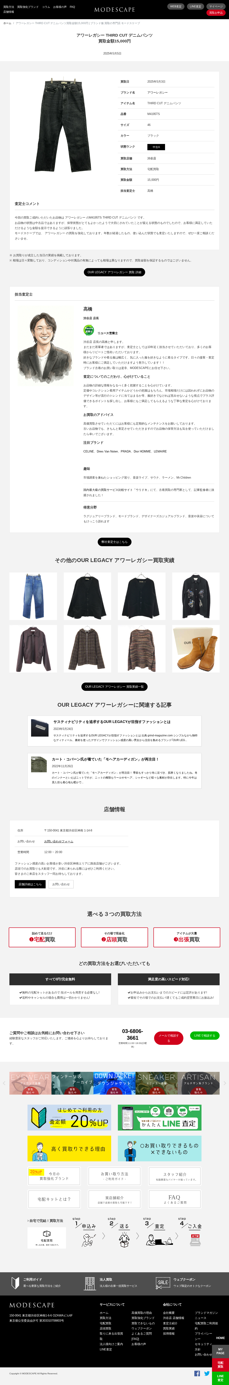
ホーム (7, 23)
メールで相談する (169, 1038)
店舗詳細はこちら (30, 884)
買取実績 (169, 1328)
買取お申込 (216, 12)
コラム (46, 6)
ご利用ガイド (32, 1279)
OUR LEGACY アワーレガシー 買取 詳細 (114, 272)
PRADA (126, 451)
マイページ (216, 6)
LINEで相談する (204, 1035)
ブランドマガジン (206, 1312)
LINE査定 (195, 6)
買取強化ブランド (28, 6)
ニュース (200, 1318)
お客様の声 (60, 6)
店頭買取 (105, 1328)
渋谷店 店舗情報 (173, 1318)
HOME (220, 1338)
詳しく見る (33, 604)
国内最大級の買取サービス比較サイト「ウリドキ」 (116, 490)
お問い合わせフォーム (58, 841)
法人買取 (106, 1279)
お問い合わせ (61, 884)
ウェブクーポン (184, 1279)
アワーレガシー (157, 92)
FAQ (72, 6)
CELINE (88, 451)
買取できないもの (143, 1323)
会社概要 (169, 1312)
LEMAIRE (160, 451)
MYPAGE (220, 1351)
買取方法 (8, 6)
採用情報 (169, 1333)
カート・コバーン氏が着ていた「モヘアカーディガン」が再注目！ (105, 759)
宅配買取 (105, 1323)
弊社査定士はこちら (115, 542)
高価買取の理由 (141, 1312)
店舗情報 (8, 11)
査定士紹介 (170, 1323)
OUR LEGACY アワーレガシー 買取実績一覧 (114, 686)
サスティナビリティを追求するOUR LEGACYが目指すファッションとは (112, 722)
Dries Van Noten (107, 451)
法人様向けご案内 (111, 1344)
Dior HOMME (142, 451)
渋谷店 (151, 158)
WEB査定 (176, 6)
